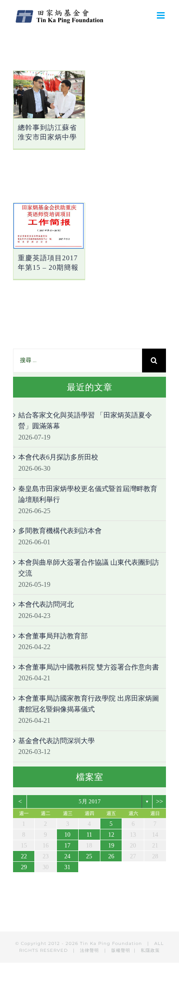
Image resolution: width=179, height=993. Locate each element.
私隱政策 (150, 950)
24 (67, 856)
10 (67, 834)
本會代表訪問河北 (46, 604)
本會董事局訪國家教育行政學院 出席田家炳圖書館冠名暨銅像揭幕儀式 (88, 704)
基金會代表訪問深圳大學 (56, 740)
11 (89, 834)
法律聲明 (90, 950)
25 (89, 856)
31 (67, 867)
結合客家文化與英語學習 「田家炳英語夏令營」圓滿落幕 (85, 420)
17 (67, 845)
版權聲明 (120, 950)
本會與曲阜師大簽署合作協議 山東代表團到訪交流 (88, 568)
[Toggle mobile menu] (161, 15)
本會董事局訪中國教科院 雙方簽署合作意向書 (88, 667)
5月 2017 (90, 801)
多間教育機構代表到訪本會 (60, 530)
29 (24, 867)
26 (111, 856)
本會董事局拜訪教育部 (53, 636)
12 (111, 834)
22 (24, 856)
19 (111, 845)
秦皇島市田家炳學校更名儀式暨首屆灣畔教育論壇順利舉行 (87, 494)
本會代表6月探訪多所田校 (58, 457)
